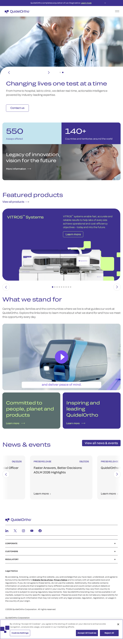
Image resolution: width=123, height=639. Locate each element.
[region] (61, 629)
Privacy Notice (60, 580)
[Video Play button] (61, 357)
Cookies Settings (20, 633)
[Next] (48, 72)
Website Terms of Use (42, 580)
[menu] (79, 11)
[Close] (118, 624)
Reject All (109, 633)
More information (16, 168)
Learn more (86, 3)
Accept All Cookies (87, 633)
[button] (52, 287)
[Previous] (9, 72)
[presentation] (6, 287)
